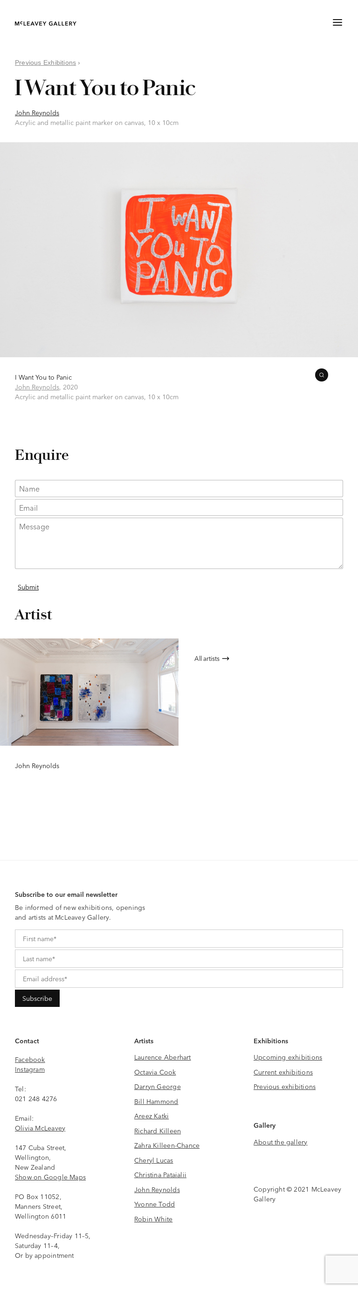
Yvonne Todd (154, 1203)
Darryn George (157, 1086)
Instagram (30, 1069)
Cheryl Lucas (153, 1160)
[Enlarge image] (321, 374)
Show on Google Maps (50, 1176)
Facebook (30, 1059)
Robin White (153, 1218)
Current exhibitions (283, 1071)
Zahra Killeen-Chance (167, 1145)
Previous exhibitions (285, 1086)
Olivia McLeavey (40, 1127)
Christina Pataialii (160, 1174)
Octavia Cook (155, 1071)
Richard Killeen (157, 1130)
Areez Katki (151, 1115)
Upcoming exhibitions (288, 1056)
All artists (207, 658)
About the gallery (281, 1141)
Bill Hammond (156, 1101)
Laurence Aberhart (162, 1056)
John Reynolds (37, 112)
